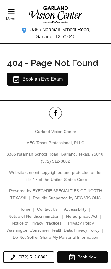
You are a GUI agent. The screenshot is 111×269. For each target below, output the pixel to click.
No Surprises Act (81, 216)
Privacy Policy (81, 223)
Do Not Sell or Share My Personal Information (55, 237)
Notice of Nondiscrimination (33, 216)
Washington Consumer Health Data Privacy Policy (53, 230)
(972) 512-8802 (55, 161)
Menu (11, 18)
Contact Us (47, 209)
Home (24, 209)
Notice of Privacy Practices (37, 223)
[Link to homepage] (55, 14)
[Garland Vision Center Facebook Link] (55, 113)
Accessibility (75, 209)
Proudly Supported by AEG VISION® (67, 198)
